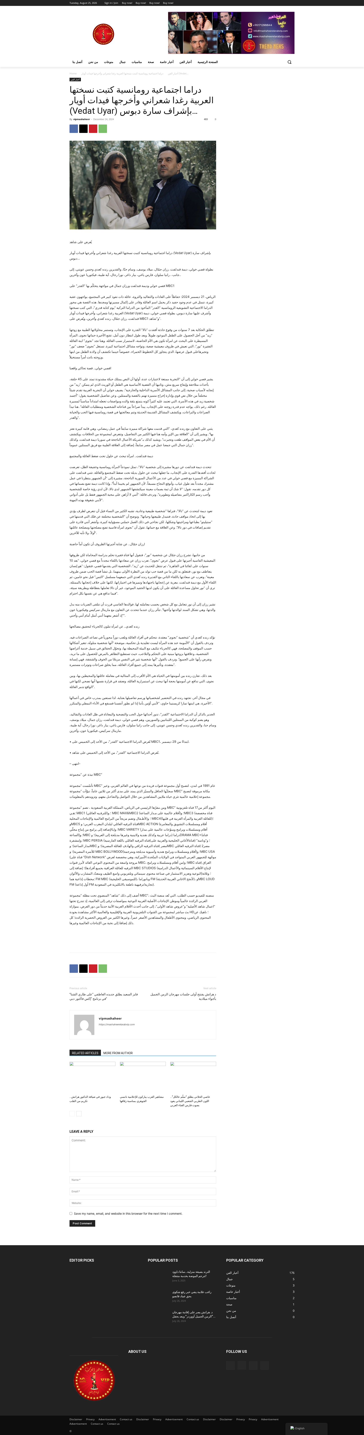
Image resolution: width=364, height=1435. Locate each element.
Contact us (126, 1419)
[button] (289, 62)
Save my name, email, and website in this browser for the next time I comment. (128, 1213)
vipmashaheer (81, 119)
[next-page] (79, 1113)
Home (73, 73)
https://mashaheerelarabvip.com (117, 1024)
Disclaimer (76, 1419)
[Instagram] (274, 3)
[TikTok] (253, 1365)
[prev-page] (72, 1113)
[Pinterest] (93, 128)
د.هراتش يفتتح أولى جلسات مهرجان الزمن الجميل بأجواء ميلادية (183, 996)
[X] (280, 3)
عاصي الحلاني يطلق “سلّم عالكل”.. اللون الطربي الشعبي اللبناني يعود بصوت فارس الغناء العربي (190, 1101)
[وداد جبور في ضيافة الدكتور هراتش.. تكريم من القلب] (92, 1077)
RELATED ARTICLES (85, 1053)
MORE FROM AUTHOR (118, 1053)
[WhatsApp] (103, 128)
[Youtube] (292, 3)
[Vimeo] (286, 3)
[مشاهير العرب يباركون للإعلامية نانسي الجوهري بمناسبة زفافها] (143, 1077)
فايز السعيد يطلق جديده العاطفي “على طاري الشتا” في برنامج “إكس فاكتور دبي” (104, 996)
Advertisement (107, 1419)
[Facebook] (268, 3)
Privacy (90, 1419)
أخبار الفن (173, 73)
